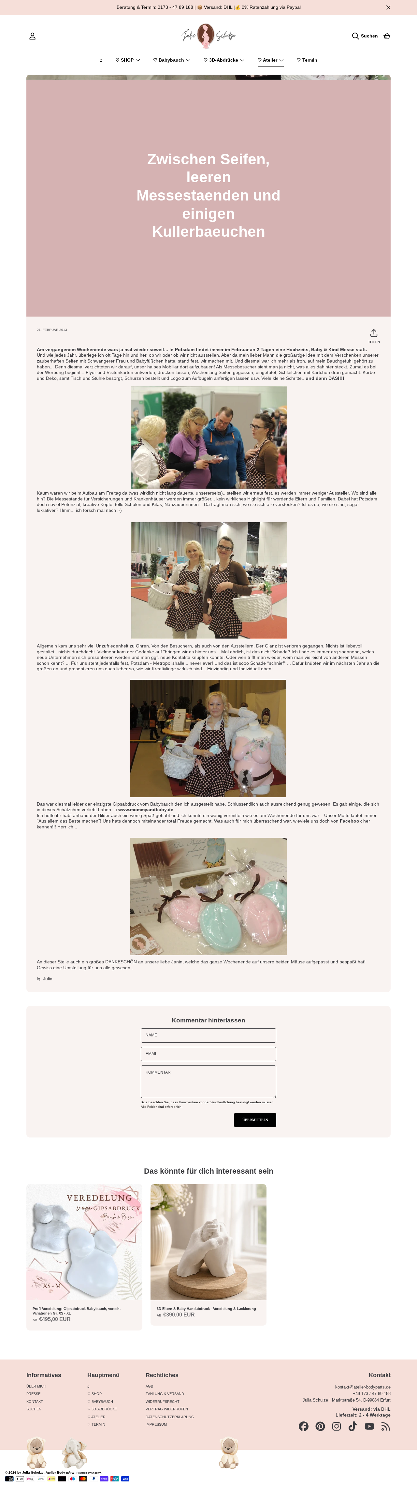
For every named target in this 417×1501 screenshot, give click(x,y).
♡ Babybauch (169, 60)
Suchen (33, 1409)
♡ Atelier (268, 60)
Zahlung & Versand (165, 1394)
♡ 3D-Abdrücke (221, 60)
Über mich (36, 1386)
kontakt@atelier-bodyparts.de (363, 1387)
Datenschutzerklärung (170, 1417)
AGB (149, 1386)
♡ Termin (96, 1424)
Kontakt (34, 1402)
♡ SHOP (125, 60)
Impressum (156, 1424)
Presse (33, 1394)
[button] (366, 36)
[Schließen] (388, 7)
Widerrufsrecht (163, 1402)
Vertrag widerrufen (167, 1409)
